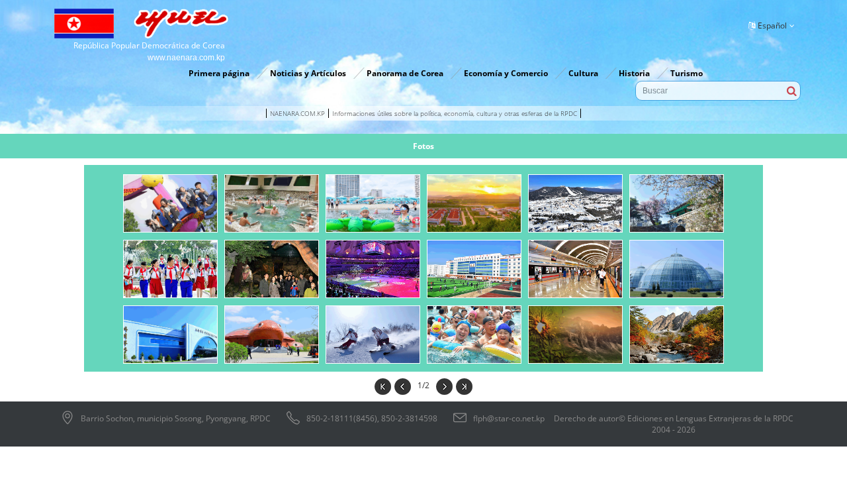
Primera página (219, 73)
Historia (634, 73)
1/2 (423, 385)
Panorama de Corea (405, 73)
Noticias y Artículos (308, 73)
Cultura (583, 73)
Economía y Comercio (506, 73)
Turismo (686, 73)
